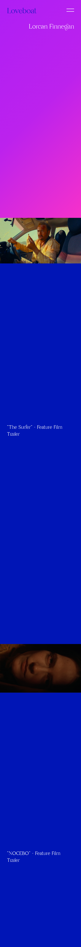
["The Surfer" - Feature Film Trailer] (40, 240)
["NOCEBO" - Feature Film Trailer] (40, 668)
